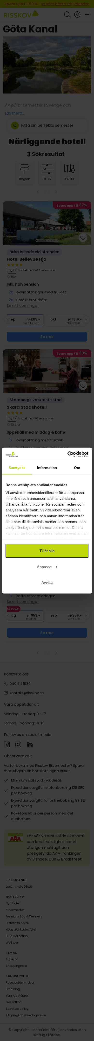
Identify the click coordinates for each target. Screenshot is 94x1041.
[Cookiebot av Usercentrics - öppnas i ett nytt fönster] (67, 454)
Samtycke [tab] (17, 468)
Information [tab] (47, 468)
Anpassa (44, 566)
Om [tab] (77, 468)
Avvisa (47, 582)
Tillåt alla (47, 551)
